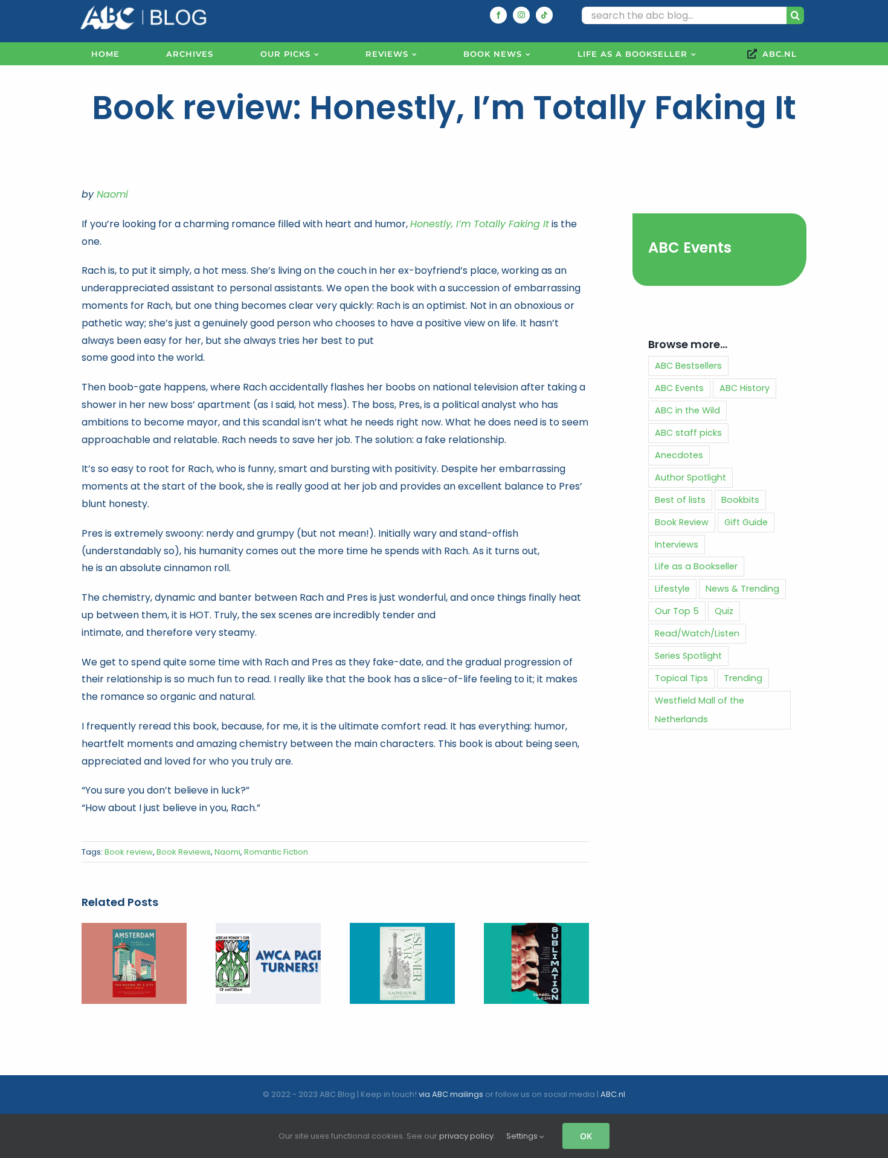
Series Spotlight (688, 656)
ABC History (744, 388)
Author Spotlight (690, 477)
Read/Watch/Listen (697, 633)
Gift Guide (746, 522)
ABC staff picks (688, 433)
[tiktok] (544, 15)
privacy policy (466, 1136)
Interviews (676, 545)
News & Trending (742, 589)
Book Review (682, 522)
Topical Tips (681, 678)
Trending (743, 678)
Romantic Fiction (276, 852)
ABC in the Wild (687, 410)
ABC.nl (612, 1094)
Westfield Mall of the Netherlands (699, 709)
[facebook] (498, 15)
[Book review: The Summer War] (402, 930)
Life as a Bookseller (696, 566)
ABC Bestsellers (688, 366)
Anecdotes (679, 455)
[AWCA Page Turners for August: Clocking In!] (268, 930)
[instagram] (521, 15)
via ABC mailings (451, 1094)
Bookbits (740, 500)
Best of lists (680, 500)
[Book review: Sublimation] (536, 930)
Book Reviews (183, 852)
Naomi (112, 194)
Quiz (724, 611)
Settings (522, 1136)
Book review (129, 852)
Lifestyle (672, 589)
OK (586, 1136)
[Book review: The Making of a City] (134, 930)
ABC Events (690, 247)
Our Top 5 (677, 611)
